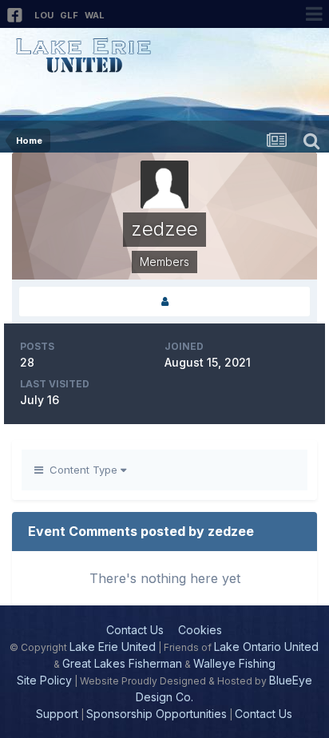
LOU (44, 15)
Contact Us (135, 630)
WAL (95, 15)
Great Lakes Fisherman (122, 663)
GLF (69, 15)
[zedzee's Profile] (164, 301)
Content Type (82, 469)
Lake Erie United (112, 646)
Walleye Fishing (234, 663)
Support (57, 713)
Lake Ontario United (266, 646)
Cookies (200, 630)
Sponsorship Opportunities (156, 713)
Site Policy (44, 680)
